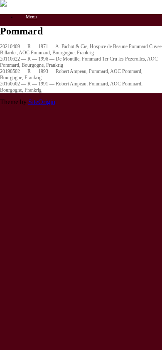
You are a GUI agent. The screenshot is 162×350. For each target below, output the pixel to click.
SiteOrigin (41, 101)
